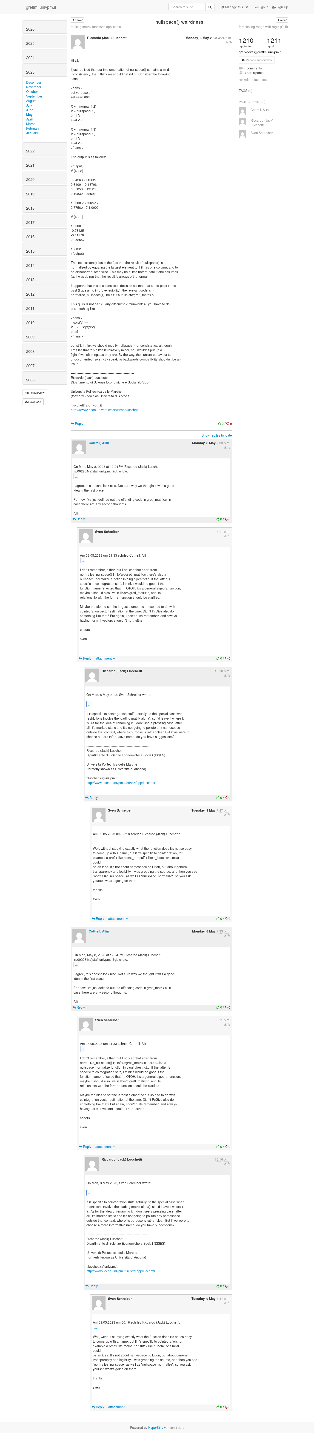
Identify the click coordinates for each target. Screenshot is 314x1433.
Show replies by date (217, 435)
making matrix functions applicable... (97, 26)
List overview (36, 393)
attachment (104, 658)
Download (34, 402)
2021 (30, 165)
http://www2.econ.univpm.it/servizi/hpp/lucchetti (105, 409)
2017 (30, 222)
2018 (30, 208)
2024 (30, 57)
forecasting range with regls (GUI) (263, 26)
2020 (30, 179)
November (33, 87)
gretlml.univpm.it (41, 7)
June (29, 110)
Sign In (262, 7)
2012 (30, 294)
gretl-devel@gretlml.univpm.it (260, 52)
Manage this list (236, 7)
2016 (30, 236)
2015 (30, 251)
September (34, 96)
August (31, 100)
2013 (30, 279)
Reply (78, 423)
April (29, 119)
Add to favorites (255, 79)
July (29, 105)
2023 (30, 72)
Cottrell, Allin (99, 442)
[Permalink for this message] (230, 42)
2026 (30, 29)
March (30, 123)
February (33, 128)
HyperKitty (155, 1427)
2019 (30, 194)
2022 (30, 151)
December (33, 82)
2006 (30, 380)
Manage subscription (258, 60)
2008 (30, 351)
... (76, 476)
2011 (30, 308)
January (32, 133)
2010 (30, 322)
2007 (30, 365)
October (32, 91)
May (29, 114)
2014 (30, 265)
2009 (30, 337)
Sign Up (282, 7)
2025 (30, 43)
